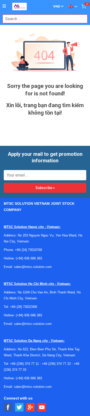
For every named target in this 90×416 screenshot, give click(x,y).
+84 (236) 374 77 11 (24, 364)
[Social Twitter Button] (19, 407)
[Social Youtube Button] (42, 407)
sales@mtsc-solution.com (33, 267)
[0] (83, 6)
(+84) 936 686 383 (29, 258)
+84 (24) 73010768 (28, 250)
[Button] (4, 6)
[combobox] (42, 18)
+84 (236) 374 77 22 (56, 364)
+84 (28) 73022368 (23, 307)
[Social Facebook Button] (8, 407)
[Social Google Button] (30, 407)
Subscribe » (45, 188)
